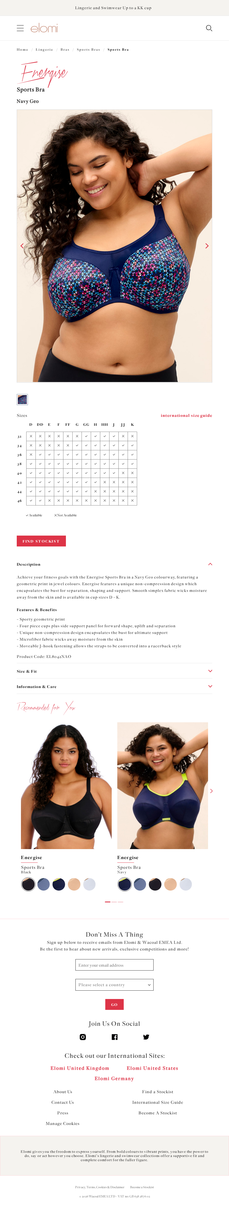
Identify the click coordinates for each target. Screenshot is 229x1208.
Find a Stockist (157, 1091)
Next (211, 790)
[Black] (28, 884)
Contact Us (62, 1102)
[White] (89, 884)
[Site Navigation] (20, 28)
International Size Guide (157, 1102)
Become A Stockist (158, 1112)
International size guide (186, 415)
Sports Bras (88, 50)
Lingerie (44, 50)
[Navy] (59, 884)
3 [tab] (120, 897)
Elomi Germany (114, 1078)
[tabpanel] (66, 808)
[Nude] (74, 884)
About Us (62, 1091)
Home (22, 50)
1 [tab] (108, 897)
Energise (31, 857)
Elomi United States (152, 1068)
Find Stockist (41, 541)
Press (62, 1112)
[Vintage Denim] (44, 884)
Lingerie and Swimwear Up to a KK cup (113, 8)
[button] (22, 246)
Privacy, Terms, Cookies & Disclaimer (100, 1187)
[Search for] (209, 28)
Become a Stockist (142, 1187)
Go (114, 1005)
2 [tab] (114, 897)
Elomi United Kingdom (80, 1068)
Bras (65, 50)
